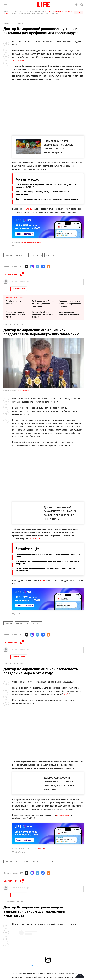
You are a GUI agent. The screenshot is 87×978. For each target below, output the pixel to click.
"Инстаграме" (18, 60)
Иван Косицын (19, 246)
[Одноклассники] (48, 266)
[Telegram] (37, 266)
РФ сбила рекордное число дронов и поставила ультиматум (70, 920)
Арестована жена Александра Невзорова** (69, 313)
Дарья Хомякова (19, 614)
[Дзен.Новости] (26, 266)
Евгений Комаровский (23, 390)
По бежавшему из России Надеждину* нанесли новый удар (43, 303)
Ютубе (66, 694)
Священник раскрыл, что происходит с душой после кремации (70, 303)
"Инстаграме (34, 538)
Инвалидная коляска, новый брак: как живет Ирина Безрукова (16, 314)
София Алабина (19, 852)
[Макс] (32, 266)
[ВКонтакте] (43, 266)
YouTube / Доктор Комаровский (31, 242)
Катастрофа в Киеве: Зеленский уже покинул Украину (42, 314)
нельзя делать (63, 815)
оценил (42, 580)
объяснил (28, 208)
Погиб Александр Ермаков (13, 302)
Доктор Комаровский (38, 848)
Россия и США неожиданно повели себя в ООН (16, 920)
